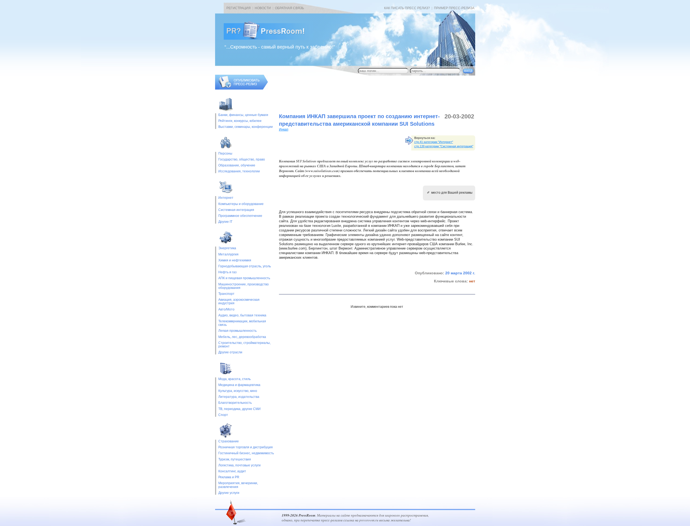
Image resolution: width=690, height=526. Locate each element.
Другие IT (225, 222)
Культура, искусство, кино (237, 391)
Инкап (283, 129)
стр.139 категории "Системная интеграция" (443, 146)
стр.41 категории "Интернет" (433, 142)
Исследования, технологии (239, 171)
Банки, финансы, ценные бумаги (243, 115)
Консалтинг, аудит (232, 471)
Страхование (228, 441)
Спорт (223, 415)
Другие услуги (228, 493)
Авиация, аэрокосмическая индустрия (239, 301)
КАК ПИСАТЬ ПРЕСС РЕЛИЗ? (407, 8)
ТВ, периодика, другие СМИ (239, 409)
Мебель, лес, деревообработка (242, 337)
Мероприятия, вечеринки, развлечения (238, 485)
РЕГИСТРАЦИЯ (238, 8)
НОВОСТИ (263, 8)
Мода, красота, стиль (234, 379)
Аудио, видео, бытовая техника (242, 315)
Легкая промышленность (237, 331)
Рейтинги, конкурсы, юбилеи (239, 121)
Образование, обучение (236, 165)
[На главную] (268, 38)
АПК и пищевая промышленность (244, 278)
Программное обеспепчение (240, 216)
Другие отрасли (230, 352)
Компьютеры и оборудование (241, 204)
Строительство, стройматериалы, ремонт (244, 344)
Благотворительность (235, 403)
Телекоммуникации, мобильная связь (242, 323)
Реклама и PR (228, 477)
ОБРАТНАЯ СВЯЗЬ (289, 8)
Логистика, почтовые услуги (239, 465)
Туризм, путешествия (234, 459)
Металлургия (228, 254)
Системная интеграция (236, 210)
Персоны (225, 153)
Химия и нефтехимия (234, 260)
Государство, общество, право (241, 159)
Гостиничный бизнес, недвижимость (246, 453)
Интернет (225, 198)
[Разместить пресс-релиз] (241, 88)
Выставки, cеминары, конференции (245, 127)
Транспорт (226, 294)
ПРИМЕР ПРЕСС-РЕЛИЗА (454, 8)
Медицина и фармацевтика (239, 385)
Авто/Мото (226, 309)
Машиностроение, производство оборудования (243, 286)
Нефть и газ (227, 272)
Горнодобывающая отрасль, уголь (244, 266)
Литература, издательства (238, 397)
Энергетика (227, 248)
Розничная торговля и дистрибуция (245, 447)
